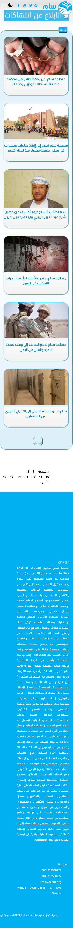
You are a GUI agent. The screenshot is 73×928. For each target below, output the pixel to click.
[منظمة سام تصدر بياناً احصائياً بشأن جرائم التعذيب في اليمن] (36, 254)
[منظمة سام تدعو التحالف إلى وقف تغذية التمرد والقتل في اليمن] (36, 320)
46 (12, 476)
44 (19, 476)
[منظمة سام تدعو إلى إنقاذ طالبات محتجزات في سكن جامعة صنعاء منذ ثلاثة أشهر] (36, 121)
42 (33, 476)
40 (47, 476)
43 (26, 476)
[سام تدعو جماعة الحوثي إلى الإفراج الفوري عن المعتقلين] (36, 387)
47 (4, 476)
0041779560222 (51, 870)
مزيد (38, 442)
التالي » (44, 482)
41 (40, 476)
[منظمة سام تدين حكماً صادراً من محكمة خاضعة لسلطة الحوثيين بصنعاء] (36, 56)
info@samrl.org (51, 882)
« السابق (43, 471)
